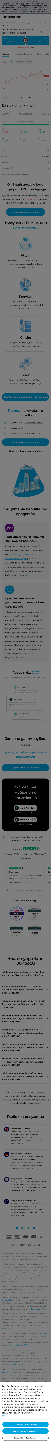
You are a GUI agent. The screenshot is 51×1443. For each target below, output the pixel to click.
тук (4, 1415)
